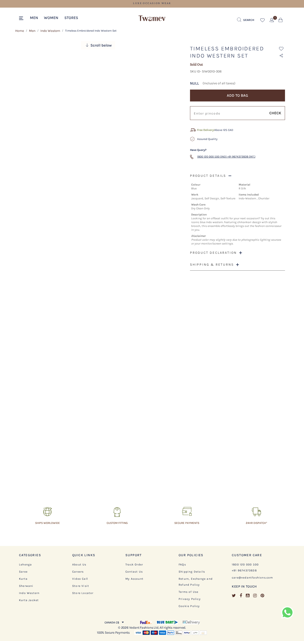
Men (32, 31)
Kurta (23, 578)
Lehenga (25, 564)
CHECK (275, 113)
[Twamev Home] (152, 18)
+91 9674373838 (244, 570)
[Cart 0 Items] (281, 21)
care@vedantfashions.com (252, 577)
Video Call (80, 578)
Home (19, 31)
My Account (134, 578)
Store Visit (80, 586)
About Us (79, 564)
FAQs (182, 564)
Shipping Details (192, 571)
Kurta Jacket (29, 600)
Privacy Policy (190, 599)
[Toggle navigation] (22, 19)
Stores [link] (71, 17)
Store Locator (83, 593)
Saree (23, 571)
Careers (78, 571)
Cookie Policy (189, 606)
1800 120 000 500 (245, 564)
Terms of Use (188, 591)
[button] (34, 17)
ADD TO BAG (237, 95)
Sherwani (26, 586)
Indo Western (50, 31)
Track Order (134, 564)
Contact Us (134, 571)
